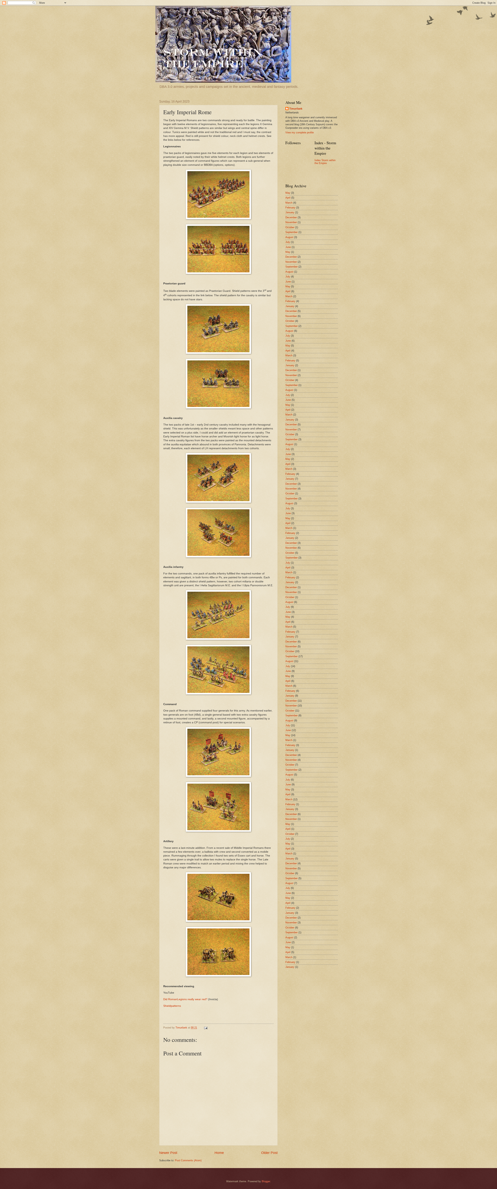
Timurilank (295, 108)
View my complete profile (299, 132)
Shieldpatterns (172, 1005)
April (287, 197)
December (291, 217)
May (287, 192)
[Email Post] (205, 1027)
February (290, 207)
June (288, 247)
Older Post (269, 1153)
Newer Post (168, 1153)
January (289, 212)
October (289, 227)
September (291, 232)
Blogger (266, 1181)
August (289, 237)
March (288, 202)
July (287, 242)
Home (219, 1153)
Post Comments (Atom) (188, 1160)
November (291, 222)
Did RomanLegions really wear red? (185, 999)
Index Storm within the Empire (325, 162)
